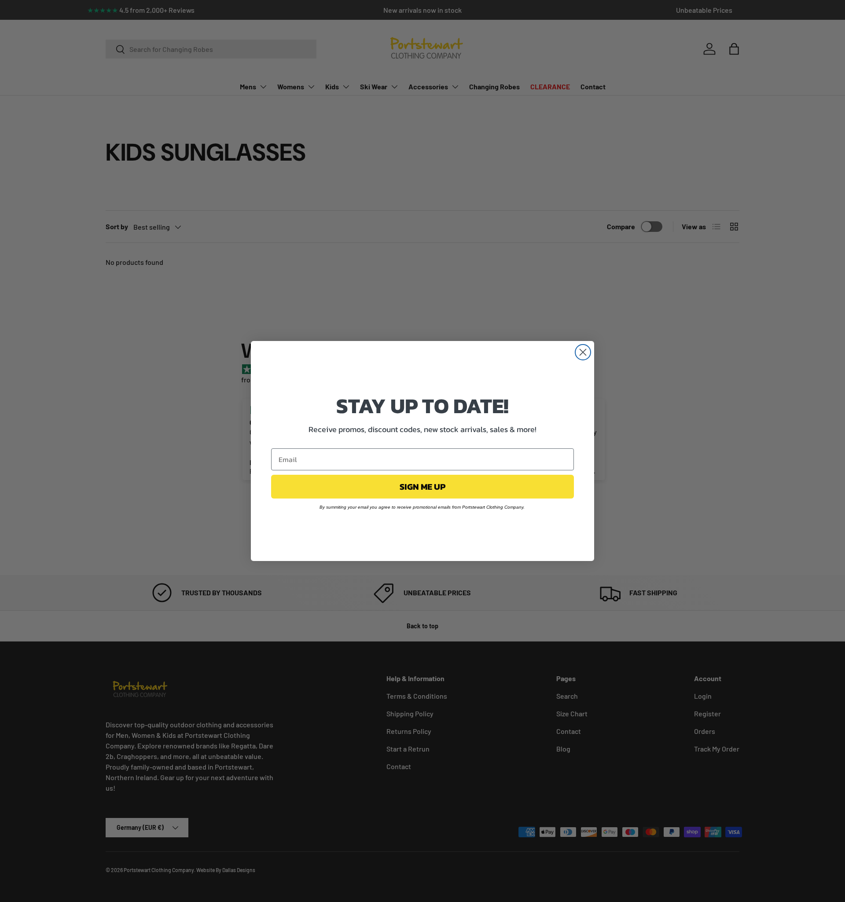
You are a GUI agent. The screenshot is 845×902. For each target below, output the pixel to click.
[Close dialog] (583, 352)
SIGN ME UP (422, 486)
